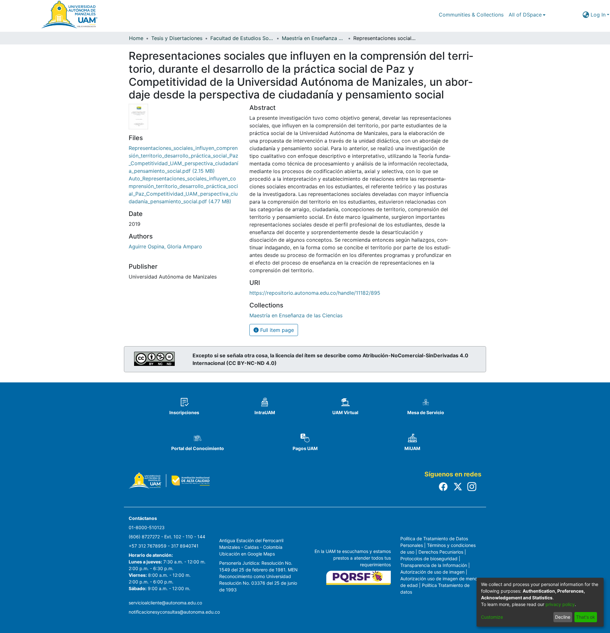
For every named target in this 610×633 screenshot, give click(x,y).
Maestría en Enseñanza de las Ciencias (313, 38)
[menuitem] (527, 14)
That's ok (585, 617)
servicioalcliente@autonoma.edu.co (165, 602)
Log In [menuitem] (598, 14)
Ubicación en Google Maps (247, 553)
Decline (562, 617)
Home (136, 38)
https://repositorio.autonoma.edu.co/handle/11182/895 (314, 293)
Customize (492, 617)
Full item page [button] (276, 330)
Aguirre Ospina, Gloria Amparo (165, 246)
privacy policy (560, 604)
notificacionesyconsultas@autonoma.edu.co (174, 612)
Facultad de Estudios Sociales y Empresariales (242, 38)
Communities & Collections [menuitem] (471, 14)
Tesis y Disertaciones (176, 38)
